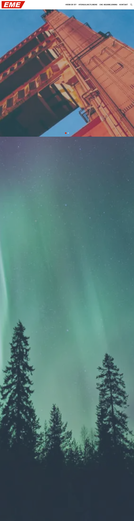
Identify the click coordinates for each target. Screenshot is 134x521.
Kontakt (123, 5)
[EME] (13, 4)
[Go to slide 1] (66, 133)
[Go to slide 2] (68, 133)
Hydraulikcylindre (88, 5)
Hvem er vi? (71, 5)
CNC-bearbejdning (108, 5)
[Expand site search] (131, 4)
